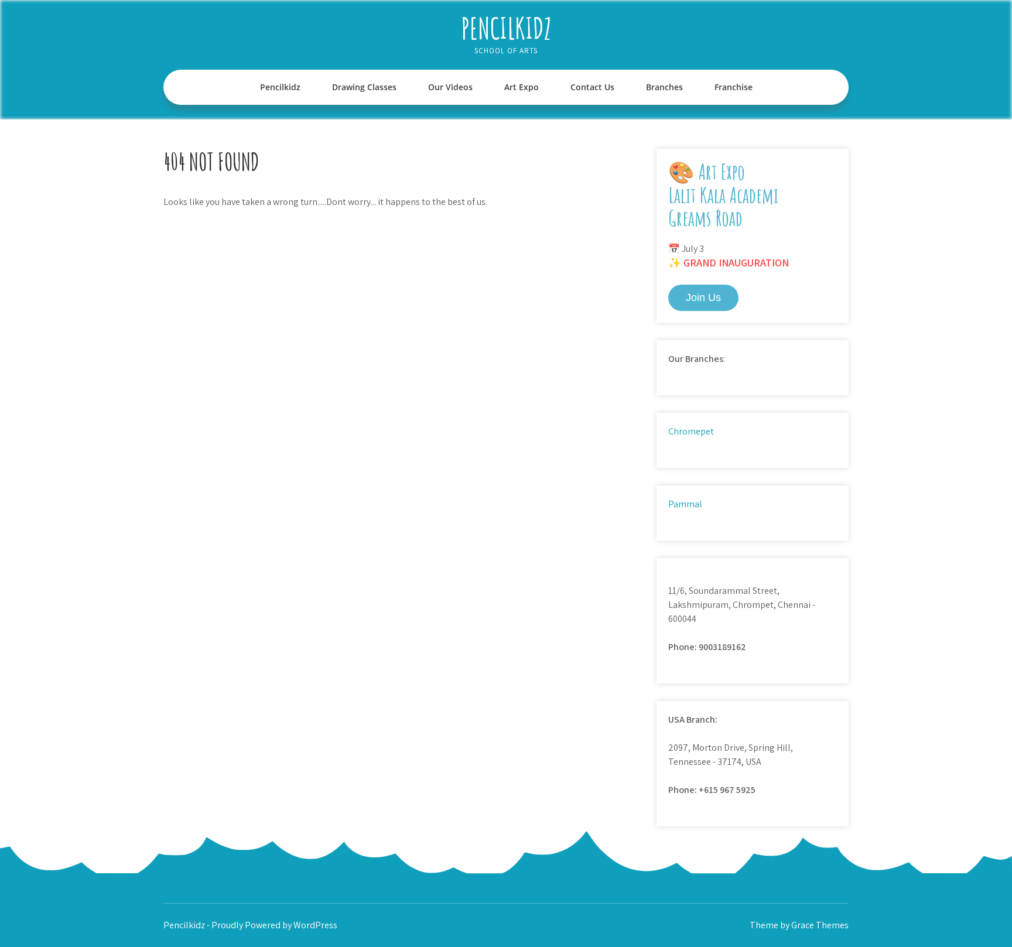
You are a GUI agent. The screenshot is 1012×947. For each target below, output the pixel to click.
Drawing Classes (364, 87)
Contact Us (592, 87)
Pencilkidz (506, 27)
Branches (664, 87)
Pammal (685, 504)
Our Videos (450, 87)
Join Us (703, 297)
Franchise (733, 87)
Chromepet (691, 431)
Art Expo (521, 87)
